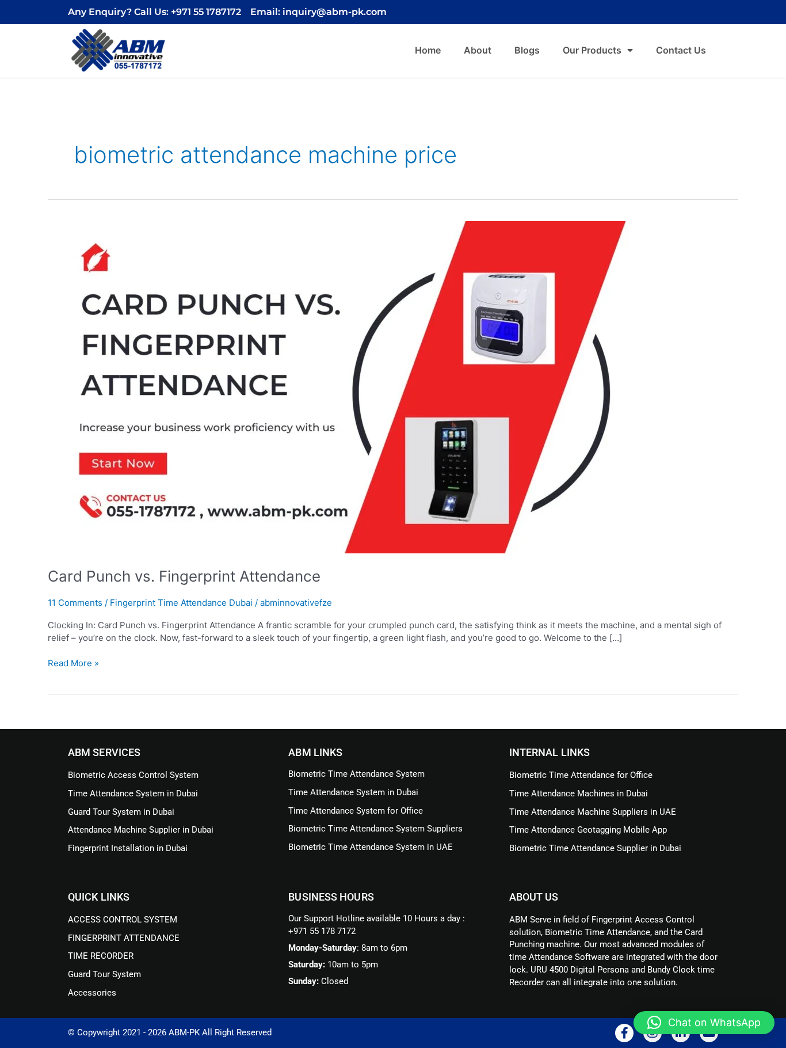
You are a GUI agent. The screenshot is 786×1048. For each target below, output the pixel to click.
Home (428, 50)
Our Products (592, 50)
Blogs (527, 50)
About (477, 50)
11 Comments (75, 602)
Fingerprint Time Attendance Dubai (181, 602)
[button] (704, 1022)
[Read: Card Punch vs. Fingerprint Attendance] (342, 386)
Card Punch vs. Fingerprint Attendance (184, 576)
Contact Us (681, 50)
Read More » (73, 663)
